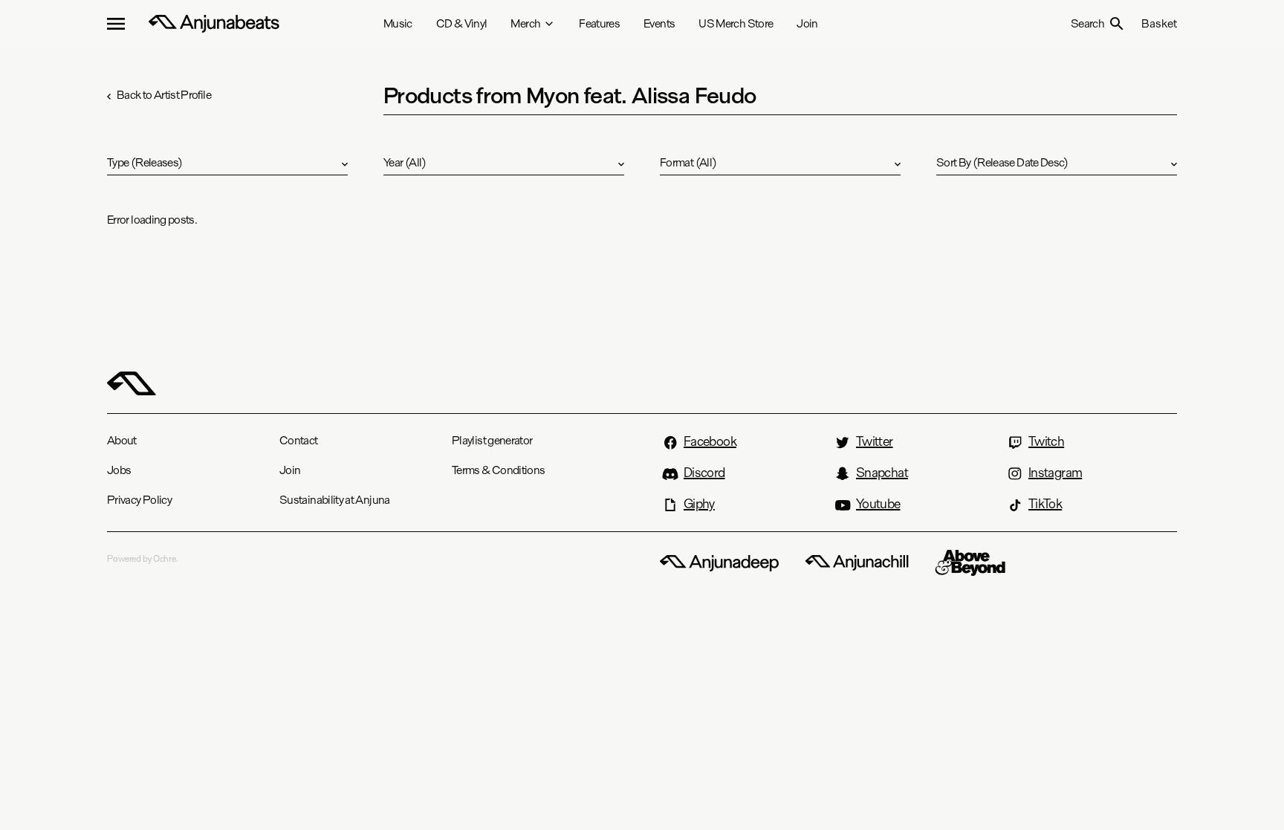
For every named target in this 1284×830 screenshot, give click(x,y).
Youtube (878, 504)
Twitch (1046, 441)
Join (807, 23)
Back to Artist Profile (164, 95)
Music (397, 23)
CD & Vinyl (461, 23)
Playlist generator (492, 440)
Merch (525, 23)
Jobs (119, 470)
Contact (298, 440)
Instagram (1055, 472)
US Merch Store (735, 23)
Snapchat (882, 472)
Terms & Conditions (498, 470)
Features (599, 23)
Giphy (699, 504)
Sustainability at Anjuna (334, 500)
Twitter (874, 441)
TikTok (1045, 504)
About (122, 440)
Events (659, 23)
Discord (704, 472)
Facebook (710, 441)
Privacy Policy (139, 500)
